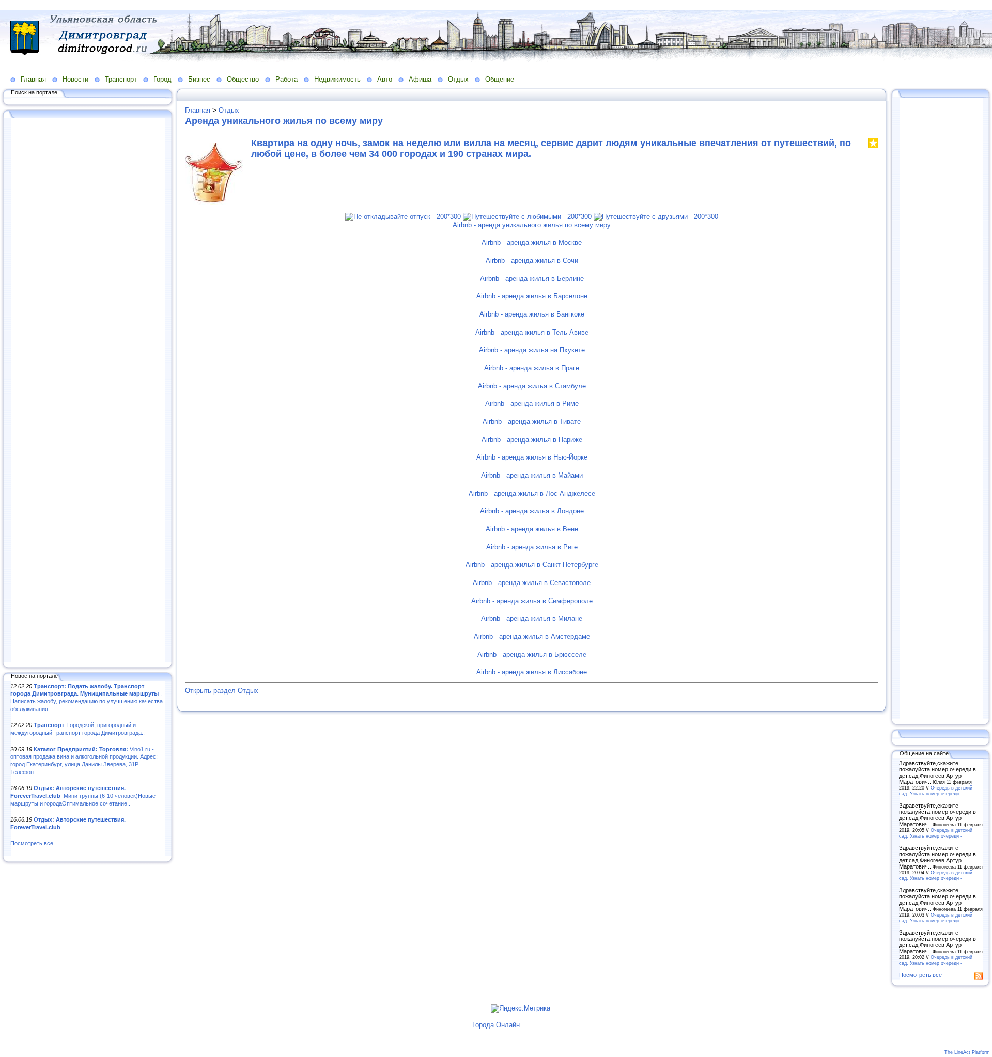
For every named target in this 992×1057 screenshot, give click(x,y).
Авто (384, 79)
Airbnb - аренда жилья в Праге (531, 368)
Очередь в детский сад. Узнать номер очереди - (935, 790)
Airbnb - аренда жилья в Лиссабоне (531, 672)
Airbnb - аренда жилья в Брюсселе (531, 654)
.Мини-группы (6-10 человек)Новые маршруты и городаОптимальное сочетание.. (83, 795)
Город (162, 79)
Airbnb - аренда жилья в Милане (531, 618)
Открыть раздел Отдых (221, 691)
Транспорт (121, 79)
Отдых (458, 79)
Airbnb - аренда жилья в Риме (532, 403)
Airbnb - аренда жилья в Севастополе (532, 583)
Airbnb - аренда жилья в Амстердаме (532, 636)
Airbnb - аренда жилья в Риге (532, 547)
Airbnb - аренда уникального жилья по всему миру (532, 225)
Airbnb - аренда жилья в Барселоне (531, 296)
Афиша (420, 79)
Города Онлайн (496, 1025)
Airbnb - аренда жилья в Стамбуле (532, 386)
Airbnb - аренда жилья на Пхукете (532, 350)
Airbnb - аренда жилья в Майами (532, 475)
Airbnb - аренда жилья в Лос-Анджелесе (532, 493)
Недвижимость (337, 79)
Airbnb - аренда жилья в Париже (532, 440)
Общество (243, 79)
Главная (33, 79)
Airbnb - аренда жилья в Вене (532, 529)
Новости (75, 79)
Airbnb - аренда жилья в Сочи (532, 260)
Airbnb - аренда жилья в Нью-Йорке (531, 457)
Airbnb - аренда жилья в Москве (532, 242)
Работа (286, 79)
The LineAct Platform (967, 1052)
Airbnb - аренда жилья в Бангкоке (531, 314)
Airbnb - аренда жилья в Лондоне (532, 511)
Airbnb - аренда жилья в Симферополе (532, 601)
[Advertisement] (87, 391)
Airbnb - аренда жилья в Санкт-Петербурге (532, 565)
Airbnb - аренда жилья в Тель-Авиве (531, 332)
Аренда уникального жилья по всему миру (284, 121)
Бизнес (199, 79)
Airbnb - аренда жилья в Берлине (532, 278)
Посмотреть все (31, 843)
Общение (499, 79)
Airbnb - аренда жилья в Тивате (532, 421)
